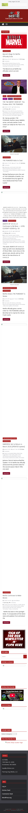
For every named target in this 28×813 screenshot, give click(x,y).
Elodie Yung (19, 453)
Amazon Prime (7, 111)
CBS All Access (14, 111)
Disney (14, 63)
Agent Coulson (16, 235)
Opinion (5, 98)
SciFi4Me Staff (17, 231)
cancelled (6, 63)
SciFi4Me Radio (6, 242)
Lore (9, 112)
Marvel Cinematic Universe (8, 168)
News (4, 607)
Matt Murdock (12, 457)
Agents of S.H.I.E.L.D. (7, 236)
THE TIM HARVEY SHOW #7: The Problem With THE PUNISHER (14, 103)
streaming (5, 66)
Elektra (15, 453)
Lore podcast (14, 112)
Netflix (22, 64)
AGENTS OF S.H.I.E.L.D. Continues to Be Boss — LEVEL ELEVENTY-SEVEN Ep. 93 (14, 226)
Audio (4, 96)
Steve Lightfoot (9, 305)
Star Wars (12, 607)
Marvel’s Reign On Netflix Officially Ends (11, 55)
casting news (6, 167)
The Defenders (10, 66)
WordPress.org (6, 797)
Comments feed (7, 794)
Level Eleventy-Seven (11, 238)
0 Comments (6, 61)
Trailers (10, 609)
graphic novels (17, 454)
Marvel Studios (6, 170)
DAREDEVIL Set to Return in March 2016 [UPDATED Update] (14, 445)
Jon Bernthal (18, 303)
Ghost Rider (21, 236)
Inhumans (5, 238)
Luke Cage (11, 64)
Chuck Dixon (19, 111)
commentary (5, 112)
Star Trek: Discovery (7, 115)
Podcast (10, 98)
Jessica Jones (5, 64)
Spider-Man (11, 242)
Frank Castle (18, 167)
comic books (12, 167)
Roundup (7, 607)
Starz (15, 607)
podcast (17, 114)
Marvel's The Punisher (7, 114)
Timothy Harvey (16, 107)
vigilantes (19, 115)
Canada (5, 604)
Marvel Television (17, 64)
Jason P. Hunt (16, 163)
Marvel (23, 604)
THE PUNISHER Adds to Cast (13, 160)
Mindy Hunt (15, 59)
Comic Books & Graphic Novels (14, 96)
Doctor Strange (15, 236)
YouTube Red (15, 609)
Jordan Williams (16, 600)
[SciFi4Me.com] (3, 24)
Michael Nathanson (13, 170)
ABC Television (9, 235)
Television (23, 170)
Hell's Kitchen (12, 303)
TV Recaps (5, 244)
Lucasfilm (19, 604)
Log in (4, 786)
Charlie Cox (6, 453)
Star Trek (21, 114)
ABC (5, 235)
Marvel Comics (20, 112)
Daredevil (10, 63)
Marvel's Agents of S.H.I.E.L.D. (15, 241)
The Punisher (17, 66)
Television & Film (6, 51)
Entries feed (6, 790)
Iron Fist (18, 63)
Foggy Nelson (5, 454)
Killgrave (15, 604)
